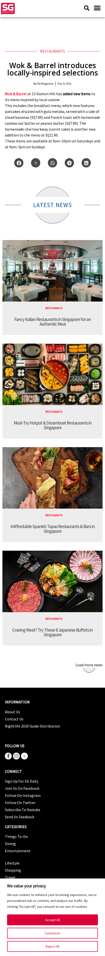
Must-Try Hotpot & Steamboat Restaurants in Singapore (53, 425)
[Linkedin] (86, 162)
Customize (52, 933)
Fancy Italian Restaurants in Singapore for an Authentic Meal (52, 321)
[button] (97, 8)
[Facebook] (18, 162)
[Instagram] (16, 756)
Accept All (52, 920)
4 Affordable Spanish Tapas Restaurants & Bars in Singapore (52, 528)
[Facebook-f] (8, 756)
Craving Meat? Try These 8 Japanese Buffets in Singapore (52, 632)
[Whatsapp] (52, 162)
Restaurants (52, 51)
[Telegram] (69, 162)
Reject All (52, 946)
